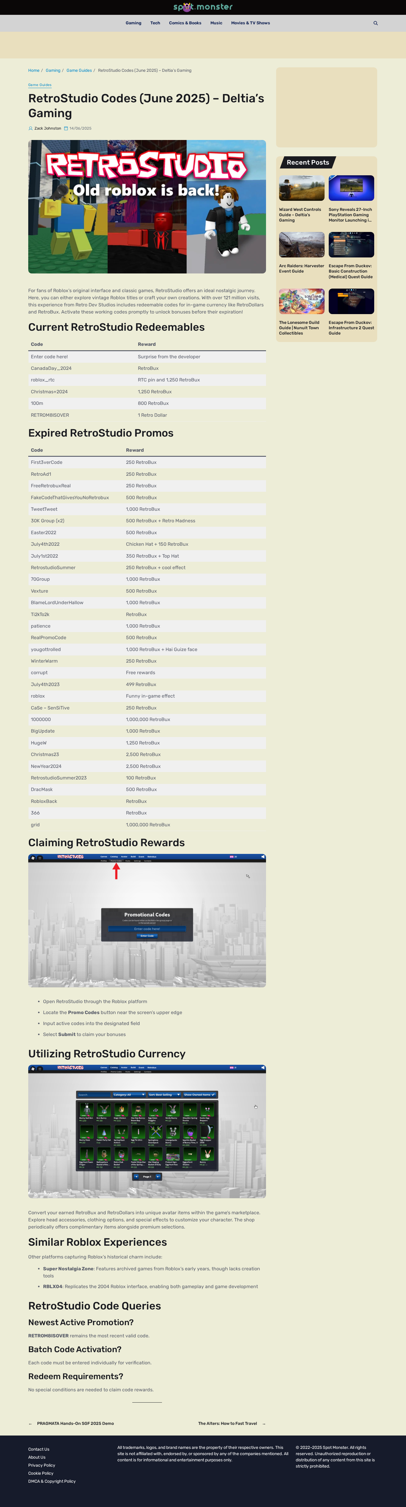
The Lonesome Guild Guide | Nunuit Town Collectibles (299, 328)
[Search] (376, 23)
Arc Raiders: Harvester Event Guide (301, 268)
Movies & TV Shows (250, 23)
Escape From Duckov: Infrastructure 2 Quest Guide (351, 328)
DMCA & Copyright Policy (52, 1481)
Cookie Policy (40, 1473)
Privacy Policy (41, 1465)
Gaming (133, 23)
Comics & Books (185, 23)
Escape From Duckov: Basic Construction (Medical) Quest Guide (351, 271)
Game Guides (40, 85)
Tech (155, 23)
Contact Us (38, 1449)
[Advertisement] (203, 45)
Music (216, 23)
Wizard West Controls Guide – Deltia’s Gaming (300, 214)
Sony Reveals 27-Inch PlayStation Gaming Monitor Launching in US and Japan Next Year (350, 220)
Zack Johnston (47, 128)
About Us (36, 1457)
